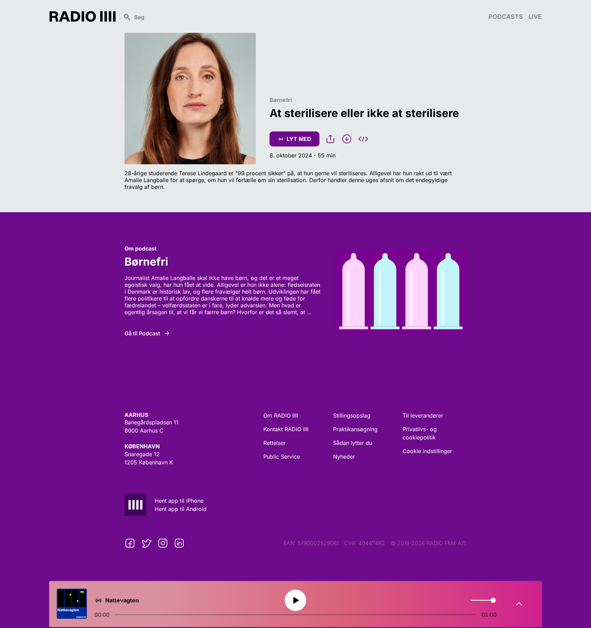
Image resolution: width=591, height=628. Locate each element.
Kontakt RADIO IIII (285, 429)
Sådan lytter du (352, 442)
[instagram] (162, 543)
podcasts (505, 16)
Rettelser (274, 442)
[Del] (330, 138)
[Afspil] (295, 600)
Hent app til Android (181, 508)
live (535, 16)
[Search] (302, 16)
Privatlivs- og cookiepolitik (420, 433)
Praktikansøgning (355, 429)
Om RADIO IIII (280, 415)
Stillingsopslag (351, 415)
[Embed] (363, 138)
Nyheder (344, 456)
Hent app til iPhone (179, 500)
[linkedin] (179, 543)
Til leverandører (423, 415)
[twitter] (146, 543)
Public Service (281, 456)
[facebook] (129, 543)
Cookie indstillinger (427, 451)
